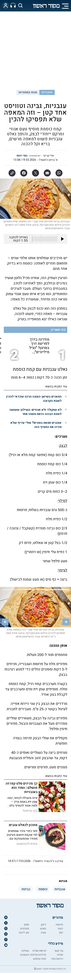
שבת (43, 933)
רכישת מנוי (57, 959)
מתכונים (47, 92)
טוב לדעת (24, 933)
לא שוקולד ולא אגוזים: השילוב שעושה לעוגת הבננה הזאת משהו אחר (35, 411)
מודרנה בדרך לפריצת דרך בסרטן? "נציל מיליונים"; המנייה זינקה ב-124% (39, 345)
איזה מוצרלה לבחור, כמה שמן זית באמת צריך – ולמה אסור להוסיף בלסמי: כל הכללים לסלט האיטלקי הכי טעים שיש (21, 806)
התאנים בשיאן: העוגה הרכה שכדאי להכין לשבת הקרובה (34, 398)
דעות (60, 929)
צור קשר (58, 951)
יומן (61, 933)
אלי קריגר (48, 156)
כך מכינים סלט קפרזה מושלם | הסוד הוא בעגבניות (21, 787)
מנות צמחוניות (28, 92)
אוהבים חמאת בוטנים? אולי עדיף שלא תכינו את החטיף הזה (36, 424)
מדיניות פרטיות (38, 955)
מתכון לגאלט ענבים (23, 825)
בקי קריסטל (30, 810)
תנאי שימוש (39, 959)
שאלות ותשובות (24, 953)
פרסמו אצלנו (39, 951)
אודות (60, 955)
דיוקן (43, 925)
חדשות (59, 925)
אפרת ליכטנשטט (26, 844)
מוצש (43, 929)
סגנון (26, 925)
